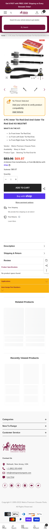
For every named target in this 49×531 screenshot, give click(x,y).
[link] (14, 340)
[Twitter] (38, 485)
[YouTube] (31, 485)
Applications (5, 281)
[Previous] (38, 78)
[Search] (11, 13)
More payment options (24, 202)
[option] (24, 60)
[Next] (43, 78)
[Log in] (37, 12)
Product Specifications (9, 267)
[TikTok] (24, 485)
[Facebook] (5, 485)
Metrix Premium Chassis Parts (23, 146)
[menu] (5, 12)
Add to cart (23, 188)
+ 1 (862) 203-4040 (14, 468)
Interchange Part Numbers (10, 287)
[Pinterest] (18, 485)
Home (3, 35)
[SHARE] (43, 189)
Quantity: (7, 174)
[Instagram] (11, 485)
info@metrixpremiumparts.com (19, 473)
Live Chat (10, 477)
